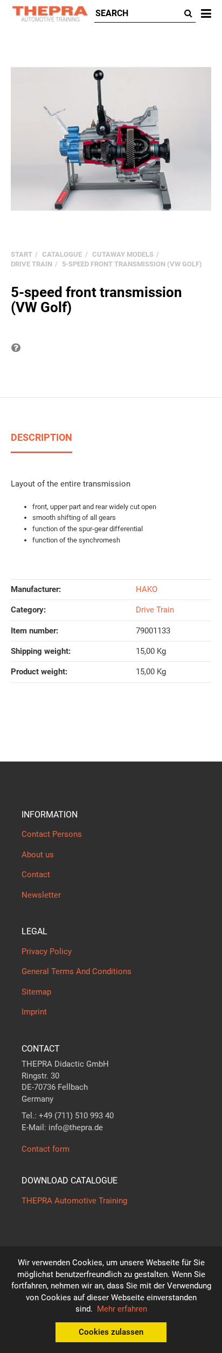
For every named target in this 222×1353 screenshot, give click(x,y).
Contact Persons (52, 834)
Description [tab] (41, 437)
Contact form (46, 1149)
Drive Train (155, 610)
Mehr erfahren (122, 1309)
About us (38, 854)
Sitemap (36, 992)
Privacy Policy (47, 951)
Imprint (34, 1012)
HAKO (146, 589)
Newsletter (41, 895)
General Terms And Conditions (76, 971)
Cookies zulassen (111, 1332)
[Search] (188, 13)
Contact (36, 874)
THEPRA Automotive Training (74, 1201)
